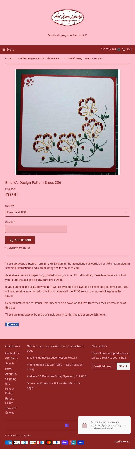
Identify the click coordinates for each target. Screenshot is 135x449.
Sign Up (123, 366)
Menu (10, 49)
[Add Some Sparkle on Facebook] (67, 425)
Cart (129, 49)
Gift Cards (11, 358)
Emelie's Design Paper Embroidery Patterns (39, 58)
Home (8, 58)
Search (9, 363)
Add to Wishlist (19, 248)
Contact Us (12, 353)
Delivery (9, 205)
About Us (11, 374)
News (8, 368)
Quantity (10, 222)
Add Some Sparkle (22, 435)
